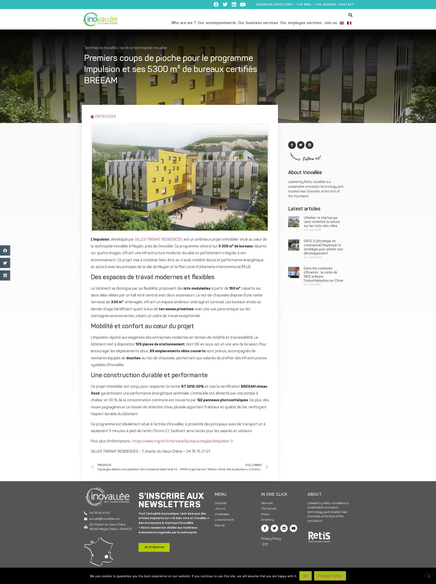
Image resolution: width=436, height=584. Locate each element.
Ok (305, 576)
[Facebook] (216, 4)
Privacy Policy (330, 576)
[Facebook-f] (265, 528)
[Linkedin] (233, 4)
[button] (350, 15)
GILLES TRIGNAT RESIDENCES (158, 239)
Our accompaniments (217, 23)
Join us (330, 23)
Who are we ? (183, 23)
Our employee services (301, 23)
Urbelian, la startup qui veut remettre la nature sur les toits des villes (322, 222)
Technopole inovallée (101, 48)
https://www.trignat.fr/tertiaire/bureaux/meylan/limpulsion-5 (183, 441)
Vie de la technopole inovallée (143, 48)
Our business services (258, 23)
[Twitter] (225, 4)
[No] (429, 576)
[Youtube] (242, 4)
